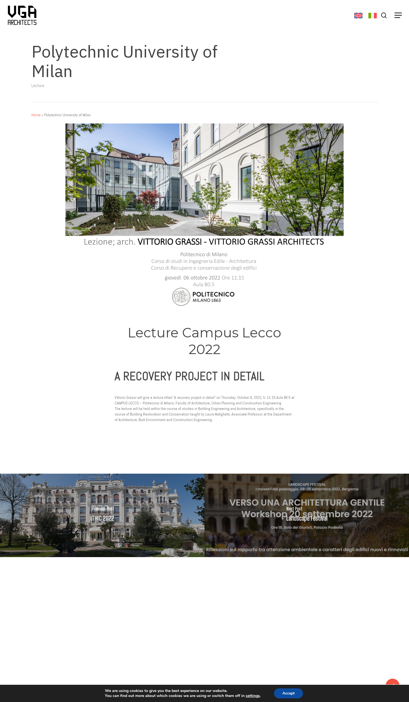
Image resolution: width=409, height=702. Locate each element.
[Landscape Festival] (306, 515)
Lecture (37, 85)
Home (36, 114)
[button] (398, 15)
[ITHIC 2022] (102, 515)
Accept (288, 693)
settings (253, 695)
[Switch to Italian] (373, 15)
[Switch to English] (358, 15)
